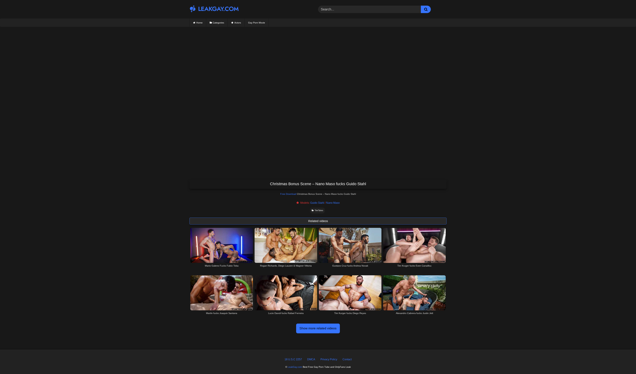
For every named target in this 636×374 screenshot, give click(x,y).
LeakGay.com (295, 367)
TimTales (319, 210)
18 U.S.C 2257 (293, 359)
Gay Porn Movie (256, 22)
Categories (218, 22)
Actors (237, 22)
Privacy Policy (328, 359)
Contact (347, 359)
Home (199, 22)
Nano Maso (333, 202)
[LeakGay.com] (214, 9)
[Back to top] (625, 364)
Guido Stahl (317, 202)
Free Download (288, 194)
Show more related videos (318, 328)
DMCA (311, 359)
